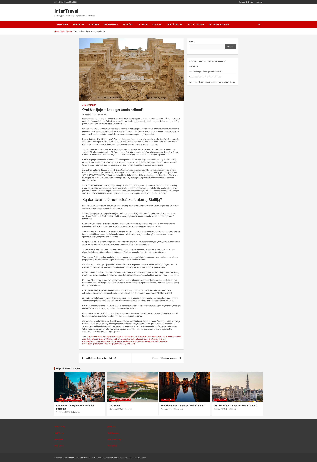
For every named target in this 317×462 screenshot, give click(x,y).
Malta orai (111, 427)
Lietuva (141, 24)
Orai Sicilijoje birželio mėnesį (122, 336)
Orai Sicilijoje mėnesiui (157, 339)
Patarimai (94, 24)
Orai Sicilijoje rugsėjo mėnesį (117, 341)
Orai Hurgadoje (113, 433)
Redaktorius (102, 114)
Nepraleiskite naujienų (68, 368)
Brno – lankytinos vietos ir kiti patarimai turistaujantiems (212, 82)
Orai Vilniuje (59, 433)
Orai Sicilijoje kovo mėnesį (93, 339)
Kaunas (113, 400)
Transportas (111, 24)
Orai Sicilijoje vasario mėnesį (115, 344)
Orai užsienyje (174, 24)
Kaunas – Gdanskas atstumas (164, 358)
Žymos (250, 2)
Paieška (192, 41)
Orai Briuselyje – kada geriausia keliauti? (205, 77)
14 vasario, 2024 (62, 412)
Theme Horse (111, 457)
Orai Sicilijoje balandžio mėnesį (99, 336)
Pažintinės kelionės (73, 400)
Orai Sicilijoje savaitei (159, 341)
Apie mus (259, 2)
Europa (60, 400)
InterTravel (66, 11)
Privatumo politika (87, 457)
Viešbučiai (128, 24)
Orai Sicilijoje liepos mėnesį (137, 339)
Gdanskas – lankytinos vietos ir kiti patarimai (207, 61)
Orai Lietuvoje (194, 24)
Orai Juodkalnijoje (114, 439)
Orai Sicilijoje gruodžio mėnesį (169, 336)
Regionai (61, 24)
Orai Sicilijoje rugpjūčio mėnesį (94, 341)
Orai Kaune (193, 66)
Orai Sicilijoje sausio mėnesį (139, 341)
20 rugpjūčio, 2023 (89, 114)
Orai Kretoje (112, 446)
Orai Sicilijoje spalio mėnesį (92, 344)
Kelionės (77, 24)
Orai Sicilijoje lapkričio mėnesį (115, 339)
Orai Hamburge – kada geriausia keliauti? (205, 72)
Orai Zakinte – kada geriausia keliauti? (100, 358)
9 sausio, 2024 (166, 409)
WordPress (141, 457)
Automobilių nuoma (219, 24)
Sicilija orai (131, 344)
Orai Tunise (59, 446)
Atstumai (157, 24)
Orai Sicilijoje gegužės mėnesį (145, 336)
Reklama (242, 2)
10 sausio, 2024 (115, 409)
